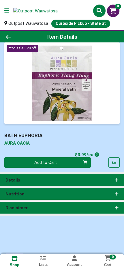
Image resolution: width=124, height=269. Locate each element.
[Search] (99, 11)
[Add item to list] (114, 162)
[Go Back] (18, 36)
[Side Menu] (6, 10)
